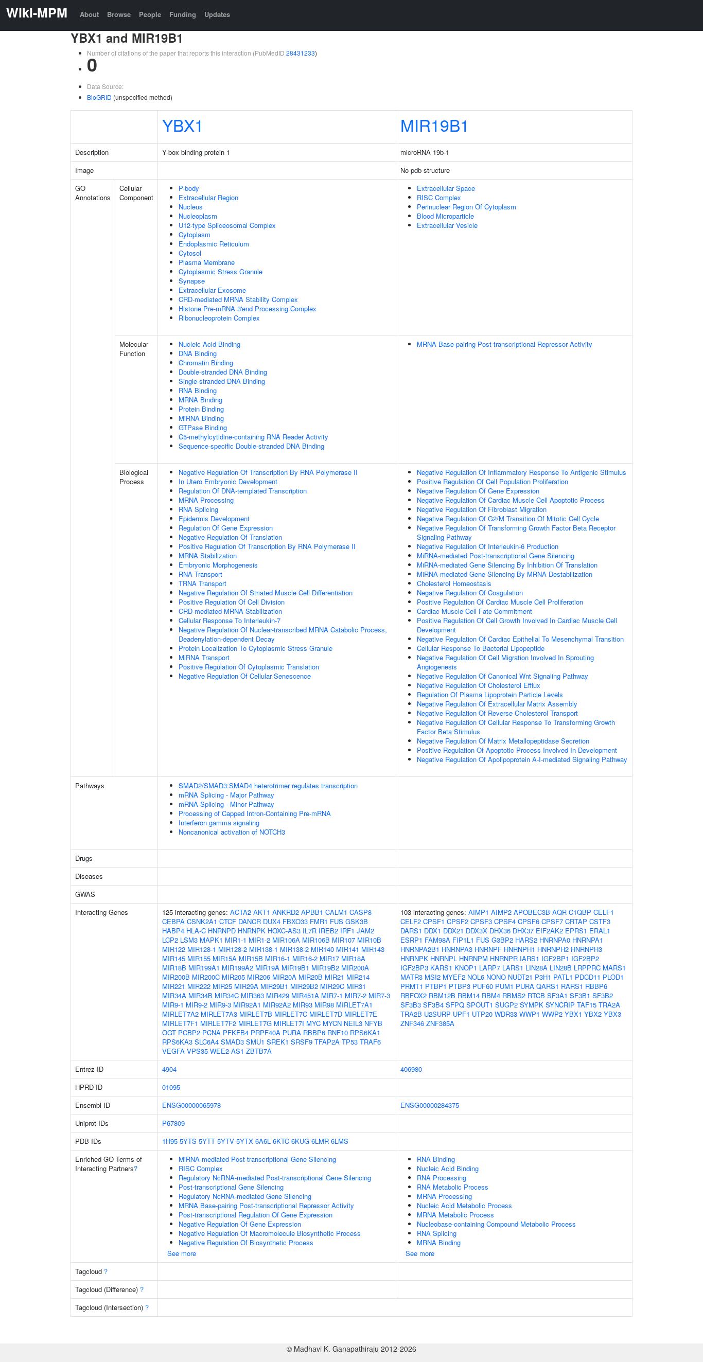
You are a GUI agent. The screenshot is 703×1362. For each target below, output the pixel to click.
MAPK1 (211, 940)
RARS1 (572, 986)
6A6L (263, 1141)
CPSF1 (434, 921)
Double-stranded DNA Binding (223, 372)
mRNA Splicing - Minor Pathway (226, 804)
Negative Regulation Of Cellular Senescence (245, 676)
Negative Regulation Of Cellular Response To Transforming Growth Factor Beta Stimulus (516, 726)
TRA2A (609, 1005)
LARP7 (489, 967)
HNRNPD (222, 930)
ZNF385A (440, 1023)
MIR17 (329, 958)
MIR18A (353, 958)
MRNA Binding (200, 399)
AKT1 (261, 912)
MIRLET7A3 (219, 1014)
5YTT (207, 1141)
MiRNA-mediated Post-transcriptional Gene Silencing (495, 555)
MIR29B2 (304, 986)
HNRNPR (504, 958)
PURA (292, 1032)
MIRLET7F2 (218, 1023)
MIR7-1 (332, 995)
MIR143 (372, 949)
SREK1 (278, 1042)
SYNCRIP (560, 1005)
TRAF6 (370, 1042)
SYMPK (531, 1005)
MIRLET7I (289, 1023)
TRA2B (411, 1014)
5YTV (225, 1141)
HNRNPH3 (586, 949)
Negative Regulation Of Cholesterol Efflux (478, 685)
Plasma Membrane (207, 262)
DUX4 (271, 921)
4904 (169, 1069)
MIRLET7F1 (180, 1023)
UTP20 (482, 1014)
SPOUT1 (479, 1005)
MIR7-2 (355, 995)
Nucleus (191, 206)
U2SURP (437, 1014)
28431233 (300, 52)
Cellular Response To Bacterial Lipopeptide (480, 648)
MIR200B (176, 977)
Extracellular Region (208, 197)
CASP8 (360, 912)
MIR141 (347, 949)
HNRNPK (252, 930)
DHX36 (500, 930)
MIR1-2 (259, 940)
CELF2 (410, 921)
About (89, 14)
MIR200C (206, 977)
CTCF (227, 921)
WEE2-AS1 (227, 1051)
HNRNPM (473, 958)
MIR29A (246, 986)
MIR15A (225, 958)
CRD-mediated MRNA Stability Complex (238, 299)
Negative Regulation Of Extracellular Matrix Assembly (497, 704)
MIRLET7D (325, 1014)
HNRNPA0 (554, 940)
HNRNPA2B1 (420, 949)
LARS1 (512, 967)
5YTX (244, 1141)
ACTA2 (240, 912)
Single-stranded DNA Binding (222, 381)
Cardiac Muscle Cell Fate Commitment (474, 611)
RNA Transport (200, 574)
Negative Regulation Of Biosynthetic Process (246, 1242)
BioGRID (99, 97)
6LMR (320, 1141)
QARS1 (547, 986)
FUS (336, 921)
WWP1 (529, 1014)
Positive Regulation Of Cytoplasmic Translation (249, 666)
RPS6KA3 (177, 1042)
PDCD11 (588, 977)
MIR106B (316, 940)
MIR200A (355, 967)
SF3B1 (580, 995)
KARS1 (441, 967)
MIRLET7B (255, 1014)
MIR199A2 (237, 967)
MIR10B (369, 940)
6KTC (281, 1141)
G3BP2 (502, 940)
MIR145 (173, 958)
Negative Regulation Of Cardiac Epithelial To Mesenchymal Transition (520, 639)
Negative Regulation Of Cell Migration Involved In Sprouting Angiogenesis (505, 661)
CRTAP (576, 921)
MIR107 (343, 940)
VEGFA (173, 1051)
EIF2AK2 (549, 930)
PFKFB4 (236, 1032)
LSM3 (189, 940)
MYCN (332, 1023)
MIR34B (200, 995)
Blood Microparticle (445, 216)
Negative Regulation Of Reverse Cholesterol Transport (497, 713)
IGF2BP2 (585, 958)
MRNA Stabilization (208, 555)
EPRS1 (576, 930)
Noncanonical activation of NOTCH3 (232, 832)
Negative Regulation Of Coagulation (470, 592)
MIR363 (252, 995)
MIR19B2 (325, 967)
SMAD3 (232, 1042)
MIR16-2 (305, 958)
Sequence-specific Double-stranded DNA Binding (251, 446)
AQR (559, 912)
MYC (313, 1023)
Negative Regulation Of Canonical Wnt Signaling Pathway (502, 676)
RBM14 (469, 995)
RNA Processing (441, 1177)
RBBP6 (314, 1032)
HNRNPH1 (519, 949)
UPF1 (461, 1014)
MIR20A (284, 977)
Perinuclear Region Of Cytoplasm (466, 206)
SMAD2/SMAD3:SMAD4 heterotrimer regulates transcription (268, 785)
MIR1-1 (236, 940)
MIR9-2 (196, 1005)
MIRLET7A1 (354, 1005)
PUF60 (482, 986)
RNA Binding (198, 390)
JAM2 (365, 930)
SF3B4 (433, 1005)
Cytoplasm (194, 234)
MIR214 (358, 977)
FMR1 (319, 921)
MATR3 (411, 977)
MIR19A (267, 967)
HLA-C (196, 930)
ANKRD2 (285, 912)
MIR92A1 (247, 1005)
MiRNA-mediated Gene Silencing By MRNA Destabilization (504, 574)
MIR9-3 (220, 1005)
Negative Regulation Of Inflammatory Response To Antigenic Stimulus (521, 472)
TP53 (350, 1042)
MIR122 (173, 949)
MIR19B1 (434, 124)
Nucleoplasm (198, 216)
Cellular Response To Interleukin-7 (229, 620)
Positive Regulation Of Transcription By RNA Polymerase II (267, 546)
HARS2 (526, 940)
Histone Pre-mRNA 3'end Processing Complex (248, 308)
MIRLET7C (290, 1014)
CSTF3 (599, 921)
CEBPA (173, 921)
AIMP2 (501, 912)
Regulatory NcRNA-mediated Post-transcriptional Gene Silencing (275, 1177)
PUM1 (504, 986)
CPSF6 (528, 921)
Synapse (192, 281)
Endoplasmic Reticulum (214, 244)
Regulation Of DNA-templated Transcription (243, 491)
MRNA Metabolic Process (455, 1214)
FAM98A (437, 940)
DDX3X (476, 930)
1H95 (170, 1141)
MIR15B (251, 958)
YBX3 (612, 1014)
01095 (171, 1087)
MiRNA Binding (201, 418)
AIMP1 (478, 912)
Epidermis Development (214, 518)
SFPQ (455, 1005)
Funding (182, 14)
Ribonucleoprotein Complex (219, 318)
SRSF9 (301, 1042)
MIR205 (233, 977)
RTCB (536, 995)
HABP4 (173, 930)
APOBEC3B (532, 912)
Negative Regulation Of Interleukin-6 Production (487, 546)
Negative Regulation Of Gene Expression (478, 491)
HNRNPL (443, 958)
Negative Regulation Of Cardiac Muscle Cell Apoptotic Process (511, 500)
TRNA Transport (202, 583)
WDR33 (506, 1014)
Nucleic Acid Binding (209, 344)
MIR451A (305, 995)
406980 (411, 1069)
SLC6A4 (207, 1042)
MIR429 (277, 995)
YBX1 (183, 124)
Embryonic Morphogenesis (218, 565)
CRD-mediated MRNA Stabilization (230, 611)
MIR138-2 (294, 949)
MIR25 (222, 986)
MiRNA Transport (204, 657)
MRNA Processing (206, 500)
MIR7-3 (379, 995)
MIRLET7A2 (180, 1014)
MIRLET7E (360, 1014)
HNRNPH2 (553, 949)
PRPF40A (265, 1032)
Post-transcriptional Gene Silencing (231, 1187)
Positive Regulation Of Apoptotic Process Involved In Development (517, 750)
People (150, 14)
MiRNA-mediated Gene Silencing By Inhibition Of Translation (507, 565)
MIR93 (302, 1005)
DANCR (249, 921)
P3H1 (543, 977)
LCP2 (170, 940)
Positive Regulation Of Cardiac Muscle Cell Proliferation (500, 602)
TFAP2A (327, 1042)
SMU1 (255, 1042)
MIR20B (310, 977)
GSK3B (356, 921)
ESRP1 (411, 940)
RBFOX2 (413, 995)
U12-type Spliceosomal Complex (227, 225)
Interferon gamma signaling (219, 822)
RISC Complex (439, 197)
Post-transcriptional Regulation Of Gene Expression (255, 1214)
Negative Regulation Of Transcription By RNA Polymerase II (268, 472)
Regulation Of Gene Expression (226, 528)
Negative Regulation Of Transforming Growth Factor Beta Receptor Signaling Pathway (516, 532)
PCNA (211, 1032)
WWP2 (552, 1014)
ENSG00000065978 (191, 1105)
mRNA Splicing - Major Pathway (226, 795)
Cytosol (190, 253)
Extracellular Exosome (212, 290)
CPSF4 (505, 921)
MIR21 (334, 977)
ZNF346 (412, 1023)
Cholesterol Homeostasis (454, 583)
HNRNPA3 (457, 949)
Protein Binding (201, 409)
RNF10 (337, 1032)
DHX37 (523, 930)
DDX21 (453, 930)
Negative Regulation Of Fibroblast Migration (482, 509)
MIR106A (286, 940)
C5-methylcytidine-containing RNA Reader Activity (253, 436)
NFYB (373, 1023)
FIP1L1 (463, 940)
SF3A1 (557, 995)
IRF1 (347, 930)
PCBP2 (189, 1032)
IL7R (310, 930)
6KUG (300, 1141)
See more (181, 1253)
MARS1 (614, 967)
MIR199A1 (204, 967)
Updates (217, 14)
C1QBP (580, 912)
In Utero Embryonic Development (228, 481)
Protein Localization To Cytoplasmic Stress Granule (255, 648)
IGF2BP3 (414, 967)
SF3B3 (410, 1005)
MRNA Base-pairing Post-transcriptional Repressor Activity (504, 344)
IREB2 (328, 930)
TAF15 (586, 1005)
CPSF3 (481, 921)
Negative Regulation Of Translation (230, 537)
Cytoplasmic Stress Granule (220, 271)
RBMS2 (513, 995)
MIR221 (173, 986)
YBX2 (593, 1014)
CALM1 (336, 912)
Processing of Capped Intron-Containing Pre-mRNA (255, 813)
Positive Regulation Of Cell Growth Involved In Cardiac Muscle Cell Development (517, 624)
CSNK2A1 (202, 921)
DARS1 (411, 930)
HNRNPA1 (587, 940)
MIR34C (227, 995)
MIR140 (322, 949)
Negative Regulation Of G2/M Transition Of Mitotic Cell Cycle (508, 518)
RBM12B (442, 995)
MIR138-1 (263, 949)
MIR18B (174, 967)
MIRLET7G (255, 1023)
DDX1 (432, 930)
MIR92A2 (277, 1005)
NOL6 (475, 977)
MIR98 (324, 1005)
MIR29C (332, 986)
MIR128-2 (232, 949)
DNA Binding (198, 353)
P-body (189, 188)
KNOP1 (465, 967)
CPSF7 (552, 921)
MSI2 (433, 977)
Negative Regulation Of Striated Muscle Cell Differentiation (266, 592)
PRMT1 (411, 986)
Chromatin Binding (206, 362)
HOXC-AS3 (284, 930)
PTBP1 (436, 986)
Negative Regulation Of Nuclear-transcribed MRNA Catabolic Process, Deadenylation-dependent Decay (283, 634)
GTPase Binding (203, 427)
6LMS (339, 1141)
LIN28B (561, 967)
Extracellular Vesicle (447, 225)
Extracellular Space (446, 188)
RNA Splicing (198, 509)
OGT (169, 1032)
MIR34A (174, 995)
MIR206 (258, 977)
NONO (496, 977)
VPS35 (197, 1051)
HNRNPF (488, 949)
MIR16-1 (277, 958)
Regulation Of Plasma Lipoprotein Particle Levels (490, 694)
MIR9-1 (173, 1005)
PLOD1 (613, 977)
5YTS (188, 1141)
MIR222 (198, 986)
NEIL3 (353, 1023)
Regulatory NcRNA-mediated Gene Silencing (245, 1196)
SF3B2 (602, 995)
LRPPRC (587, 967)
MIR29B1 (274, 986)
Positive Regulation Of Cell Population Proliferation (492, 481)
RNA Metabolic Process (452, 1187)
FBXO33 (295, 921)
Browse (119, 14)
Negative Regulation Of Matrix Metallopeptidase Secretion (503, 741)
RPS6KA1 (365, 1032)
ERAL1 (599, 930)
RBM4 (491, 995)
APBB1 (312, 912)
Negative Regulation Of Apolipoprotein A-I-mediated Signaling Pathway (522, 759)
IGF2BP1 (555, 958)
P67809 (173, 1123)
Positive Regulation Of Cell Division (232, 602)
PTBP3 (459, 986)
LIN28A (536, 967)
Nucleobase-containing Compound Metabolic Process (496, 1224)
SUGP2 (506, 1005)
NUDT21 (520, 977)
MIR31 (356, 986)
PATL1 (563, 977)
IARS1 (529, 958)
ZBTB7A (259, 1051)
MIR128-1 (201, 949)
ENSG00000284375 (429, 1105)
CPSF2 (457, 921)
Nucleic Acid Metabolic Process (464, 1205)
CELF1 (603, 912)
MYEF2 (454, 977)
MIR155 (198, 958)
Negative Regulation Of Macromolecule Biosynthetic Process (270, 1233)
